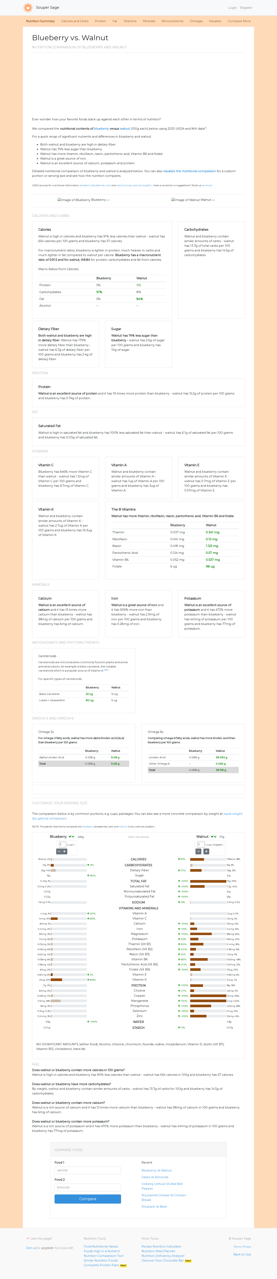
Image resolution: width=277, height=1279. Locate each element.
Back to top (242, 1254)
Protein (100, 21)
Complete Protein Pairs (105, 1265)
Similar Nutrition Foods (101, 1260)
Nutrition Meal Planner (158, 1251)
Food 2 (60, 1179)
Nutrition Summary (40, 21)
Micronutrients (172, 21)
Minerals (149, 21)
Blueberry (98, 200)
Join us (31, 1248)
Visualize (215, 21)
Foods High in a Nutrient (102, 1251)
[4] (105, 670)
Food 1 (59, 1162)
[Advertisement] (138, 86)
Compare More (239, 21)
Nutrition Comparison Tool (103, 1256)
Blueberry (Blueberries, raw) (95, 185)
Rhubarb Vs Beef (154, 1206)
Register (246, 8)
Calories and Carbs (74, 21)
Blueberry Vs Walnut (157, 1170)
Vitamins (130, 21)
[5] (107, 670)
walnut (125, 128)
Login (232, 8)
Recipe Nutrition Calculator (161, 1246)
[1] (205, 127)
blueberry (101, 128)
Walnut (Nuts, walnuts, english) (134, 185)
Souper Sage (47, 7)
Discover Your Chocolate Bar (166, 1260)
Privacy (247, 1246)
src (108, 200)
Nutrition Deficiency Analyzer (163, 1256)
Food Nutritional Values (101, 1246)
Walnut (206, 200)
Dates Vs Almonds (155, 1177)
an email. (207, 185)
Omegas (196, 21)
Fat (115, 21)
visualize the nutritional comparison (189, 171)
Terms (237, 1246)
